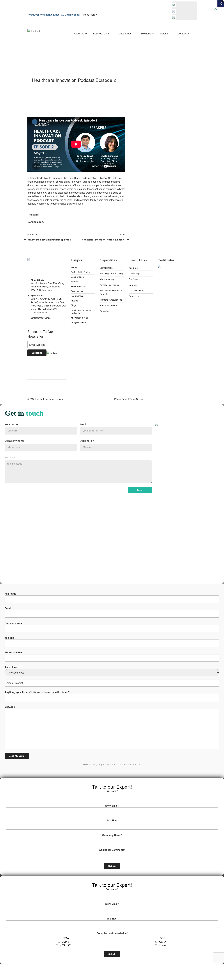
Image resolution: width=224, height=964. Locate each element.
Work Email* (112, 805)
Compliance (105, 311)
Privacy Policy (121, 399)
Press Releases (78, 286)
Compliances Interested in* (112, 933)
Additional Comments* (112, 850)
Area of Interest (13, 667)
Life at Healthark (137, 290)
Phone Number (13, 652)
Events (74, 267)
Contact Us (184, 33)
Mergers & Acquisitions (111, 299)
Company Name (14, 623)
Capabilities (125, 33)
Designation (87, 441)
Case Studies (77, 276)
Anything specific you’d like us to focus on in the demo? (37, 692)
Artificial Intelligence (109, 284)
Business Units (101, 33)
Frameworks (77, 291)
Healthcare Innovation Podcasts (81, 311)
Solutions (146, 33)
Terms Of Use (136, 399)
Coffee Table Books (80, 272)
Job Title (9, 637)
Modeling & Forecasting (111, 273)
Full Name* (112, 791)
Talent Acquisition (108, 305)
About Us (79, 33)
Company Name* (112, 835)
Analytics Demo (78, 322)
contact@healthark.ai (41, 317)
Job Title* (112, 820)
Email (83, 424)
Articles (74, 300)
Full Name (10, 593)
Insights (164, 33)
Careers (133, 284)
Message (10, 457)
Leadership (134, 273)
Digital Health (106, 267)
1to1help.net (114, 178)
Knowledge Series (79, 317)
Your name (11, 424)
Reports (74, 281)
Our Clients (134, 279)
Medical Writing (107, 279)
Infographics (77, 295)
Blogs (73, 305)
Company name (14, 441)
